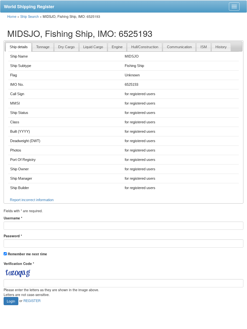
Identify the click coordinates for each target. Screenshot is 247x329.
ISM (203, 47)
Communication (179, 47)
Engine (117, 47)
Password (13, 235)
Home (11, 16)
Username (13, 218)
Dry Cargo (66, 47)
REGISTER (32, 300)
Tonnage (42, 47)
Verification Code (19, 263)
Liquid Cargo (93, 47)
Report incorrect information (32, 200)
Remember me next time (27, 253)
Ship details (19, 47)
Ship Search (29, 16)
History (221, 47)
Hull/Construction (144, 47)
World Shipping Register (29, 6)
